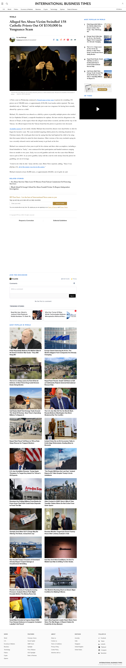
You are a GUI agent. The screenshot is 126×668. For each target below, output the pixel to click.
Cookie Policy (55, 649)
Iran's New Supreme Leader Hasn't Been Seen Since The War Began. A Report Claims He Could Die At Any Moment (61, 622)
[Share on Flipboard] (64, 39)
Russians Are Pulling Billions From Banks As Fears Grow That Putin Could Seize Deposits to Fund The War (25, 503)
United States (78, 649)
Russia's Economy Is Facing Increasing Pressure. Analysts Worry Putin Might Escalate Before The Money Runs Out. (23, 592)
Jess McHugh (22, 37)
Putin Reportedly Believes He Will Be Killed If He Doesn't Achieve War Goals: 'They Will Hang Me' (25, 352)
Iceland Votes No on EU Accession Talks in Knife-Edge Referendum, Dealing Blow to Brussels (60, 443)
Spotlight (30, 646)
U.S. (4, 9)
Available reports (15, 128)
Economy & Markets (27, 9)
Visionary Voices (32, 638)
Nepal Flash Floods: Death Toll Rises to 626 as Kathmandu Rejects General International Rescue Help (60, 383)
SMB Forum (31, 644)
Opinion (62, 9)
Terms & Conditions (56, 644)
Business (38, 9)
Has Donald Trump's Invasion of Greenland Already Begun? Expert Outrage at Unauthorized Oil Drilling (25, 562)
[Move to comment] (75, 39)
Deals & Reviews (72, 9)
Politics (16, 9)
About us (53, 638)
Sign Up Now (102, 89)
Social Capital (31, 641)
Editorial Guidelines (60, 220)
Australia (77, 638)
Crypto (46, 9)
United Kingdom (79, 646)
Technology (53, 9)
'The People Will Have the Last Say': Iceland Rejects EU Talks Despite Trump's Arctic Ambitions (60, 473)
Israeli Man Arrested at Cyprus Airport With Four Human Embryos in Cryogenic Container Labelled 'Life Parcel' (26, 622)
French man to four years (45, 100)
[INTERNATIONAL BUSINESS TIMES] (63, 3)
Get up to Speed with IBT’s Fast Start (101, 85)
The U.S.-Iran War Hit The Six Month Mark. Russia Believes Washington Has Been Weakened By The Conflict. (59, 413)
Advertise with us (55, 652)
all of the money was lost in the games (32, 167)
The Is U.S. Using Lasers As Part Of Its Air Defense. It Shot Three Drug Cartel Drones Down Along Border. (24, 383)
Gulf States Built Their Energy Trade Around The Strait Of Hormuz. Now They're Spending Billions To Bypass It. (25, 413)
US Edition (119, 9)
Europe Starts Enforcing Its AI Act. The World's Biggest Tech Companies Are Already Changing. (60, 352)
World (9, 9)
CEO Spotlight (31, 652)
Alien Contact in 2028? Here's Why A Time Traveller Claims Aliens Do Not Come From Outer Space (59, 503)
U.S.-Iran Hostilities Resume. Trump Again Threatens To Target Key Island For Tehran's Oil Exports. (25, 473)
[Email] (71, 39)
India (76, 641)
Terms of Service (52, 207)
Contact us (54, 641)
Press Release (31, 649)
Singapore (77, 644)
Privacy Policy (64, 207)
